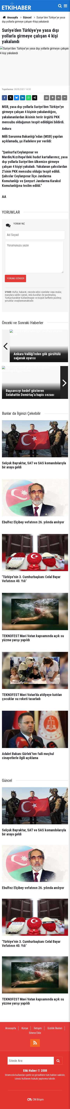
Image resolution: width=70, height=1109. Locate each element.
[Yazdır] (46, 97)
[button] (52, 97)
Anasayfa (12, 17)
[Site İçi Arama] (60, 6)
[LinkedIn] (22, 97)
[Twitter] (10, 97)
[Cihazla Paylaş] (34, 97)
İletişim (38, 1028)
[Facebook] (4, 97)
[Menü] (65, 6)
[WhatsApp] (28, 97)
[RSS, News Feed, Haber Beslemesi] (35, 1043)
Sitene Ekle (35, 1032)
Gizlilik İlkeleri (54, 1028)
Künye (25, 1028)
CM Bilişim (38, 1099)
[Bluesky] (16, 97)
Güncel (27, 17)
